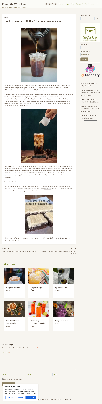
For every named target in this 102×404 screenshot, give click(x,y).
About (87, 4)
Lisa (7, 24)
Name (5, 374)
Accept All (31, 397)
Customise (10, 397)
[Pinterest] (55, 4)
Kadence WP (68, 399)
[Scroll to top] (98, 397)
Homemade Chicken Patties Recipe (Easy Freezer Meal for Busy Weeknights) (90, 93)
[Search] (97, 18)
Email (30, 374)
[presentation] (14, 276)
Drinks (6, 17)
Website (55, 374)
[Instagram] (52, 4)
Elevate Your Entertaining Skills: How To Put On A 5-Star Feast (59, 251)
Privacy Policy (95, 4)
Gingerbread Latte (13, 287)
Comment (6, 353)
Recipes (67, 4)
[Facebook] (46, 4)
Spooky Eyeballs (61, 287)
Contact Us (79, 4)
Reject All (20, 397)
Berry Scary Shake (61, 321)
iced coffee (47, 189)
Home (61, 4)
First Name (83, 44)
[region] (20, 392)
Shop (73, 4)
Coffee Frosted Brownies (58, 238)
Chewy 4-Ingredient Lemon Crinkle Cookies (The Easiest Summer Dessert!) (89, 109)
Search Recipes (85, 15)
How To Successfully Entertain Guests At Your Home (19, 250)
